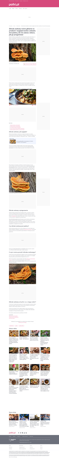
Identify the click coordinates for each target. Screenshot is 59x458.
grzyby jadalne (21, 325)
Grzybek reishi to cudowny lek (13, 317)
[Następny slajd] (49, 417)
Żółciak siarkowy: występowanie (15, 126)
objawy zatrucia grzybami (28, 229)
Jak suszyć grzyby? (12, 318)
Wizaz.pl (41, 447)
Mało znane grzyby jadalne (13, 315)
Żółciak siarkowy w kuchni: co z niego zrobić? (17, 129)
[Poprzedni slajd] (9, 417)
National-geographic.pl (22, 448)
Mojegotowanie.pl (21, 447)
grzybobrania (14, 216)
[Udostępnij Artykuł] (34, 64)
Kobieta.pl (31, 447)
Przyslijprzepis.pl (32, 448)
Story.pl (41, 448)
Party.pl (31, 445)
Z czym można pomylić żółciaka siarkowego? (17, 128)
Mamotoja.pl (21, 445)
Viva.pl (41, 445)
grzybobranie (11, 325)
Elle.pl (10, 445)
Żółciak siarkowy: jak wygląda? (15, 125)
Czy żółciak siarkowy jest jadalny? (15, 127)
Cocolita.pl (10, 448)
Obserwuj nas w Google (28, 64)
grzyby (16, 325)
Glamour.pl (10, 447)
